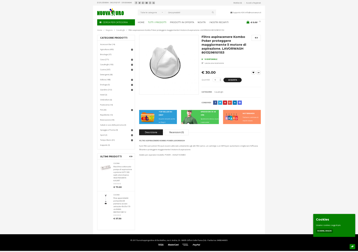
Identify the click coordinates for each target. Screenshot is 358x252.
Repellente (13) (106, 115)
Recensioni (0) (176, 132)
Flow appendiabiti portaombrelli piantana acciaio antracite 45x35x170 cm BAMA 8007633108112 (121, 205)
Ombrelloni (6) (106, 99)
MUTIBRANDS (249, 113)
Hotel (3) (103, 94)
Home (99, 30)
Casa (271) (104, 59)
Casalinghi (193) (106, 64)
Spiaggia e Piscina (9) (109, 130)
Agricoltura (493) (107, 49)
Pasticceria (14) (106, 104)
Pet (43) (103, 110)
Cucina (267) (105, 69)
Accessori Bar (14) (107, 44)
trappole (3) (105, 145)
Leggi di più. (336, 225)
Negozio (109, 30)
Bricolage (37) (105, 54)
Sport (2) (103, 135)
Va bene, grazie (324, 231)
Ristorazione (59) (107, 120)
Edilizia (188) (105, 79)
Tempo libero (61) (107, 140)
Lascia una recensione (214, 63)
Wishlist (253, 72)
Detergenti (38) (106, 74)
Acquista (232, 80)
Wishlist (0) (237, 3)
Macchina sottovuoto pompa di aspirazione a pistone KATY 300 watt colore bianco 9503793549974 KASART (122, 173)
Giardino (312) (106, 89)
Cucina (116, 163)
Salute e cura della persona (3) (113, 125)
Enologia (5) (105, 84)
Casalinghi (120, 30)
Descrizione (151, 132)
